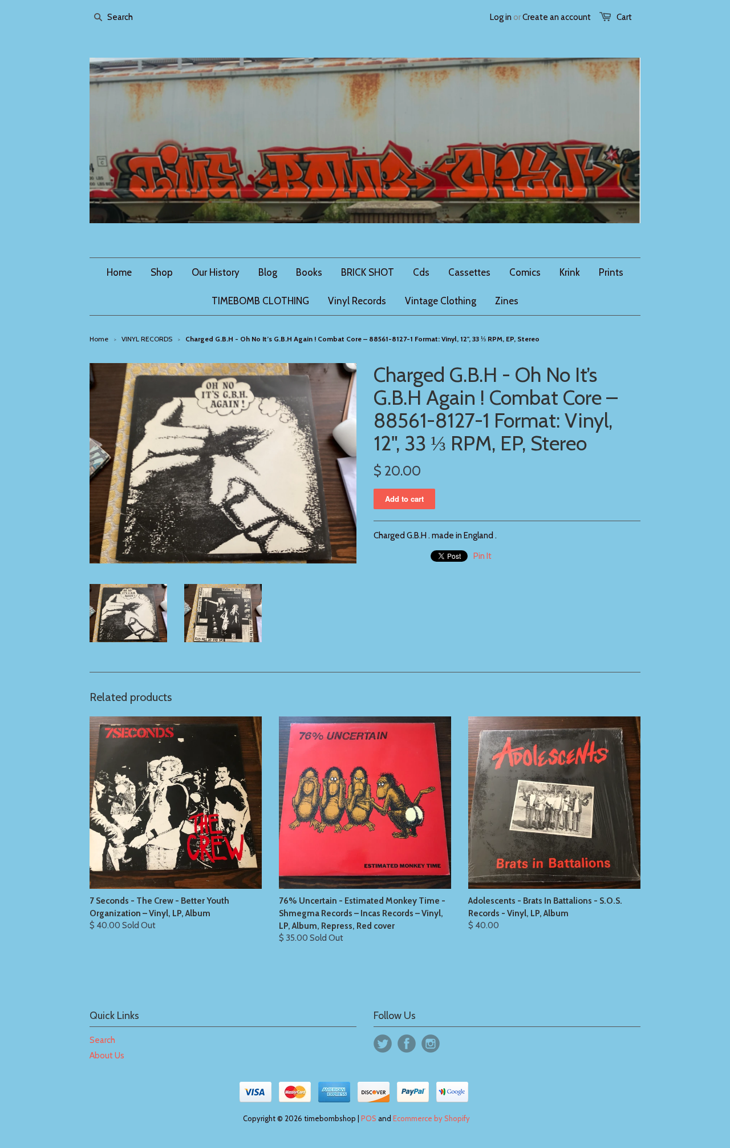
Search (102, 1040)
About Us (107, 1055)
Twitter (383, 1043)
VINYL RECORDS (146, 339)
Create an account (556, 17)
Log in (501, 17)
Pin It (482, 556)
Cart (624, 17)
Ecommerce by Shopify (431, 1118)
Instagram (430, 1043)
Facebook (407, 1043)
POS (368, 1118)
